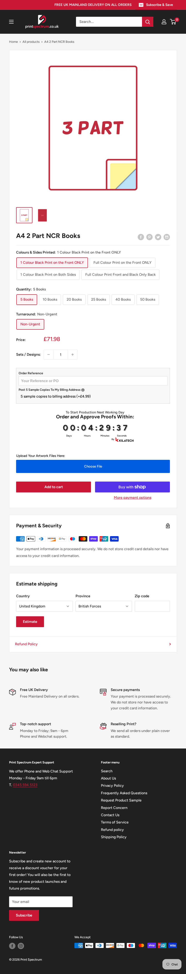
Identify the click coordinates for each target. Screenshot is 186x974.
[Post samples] (83, 390)
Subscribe (24, 915)
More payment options (132, 497)
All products (31, 42)
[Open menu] (11, 22)
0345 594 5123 (25, 785)
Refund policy (112, 830)
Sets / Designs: (28, 354)
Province (83, 596)
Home (13, 42)
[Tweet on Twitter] (158, 236)
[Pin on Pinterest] (149, 236)
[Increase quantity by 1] (72, 354)
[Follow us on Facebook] (12, 946)
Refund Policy (26, 644)
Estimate (30, 621)
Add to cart (53, 487)
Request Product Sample (121, 800)
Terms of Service (115, 822)
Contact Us (110, 815)
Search (107, 771)
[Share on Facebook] (141, 236)
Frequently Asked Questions (124, 793)
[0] (173, 21)
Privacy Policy (112, 785)
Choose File (93, 466)
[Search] (147, 22)
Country (23, 596)
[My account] (164, 21)
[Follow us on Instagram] (21, 946)
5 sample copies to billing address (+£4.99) (56, 396)
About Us (108, 778)
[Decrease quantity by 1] (48, 354)
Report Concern (114, 808)
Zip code (142, 596)
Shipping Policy (114, 837)
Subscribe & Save (159, 5)
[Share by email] (167, 236)
